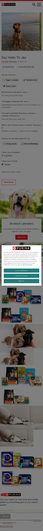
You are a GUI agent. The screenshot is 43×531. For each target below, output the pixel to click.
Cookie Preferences (21, 270)
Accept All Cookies (21, 275)
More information (28, 265)
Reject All (21, 281)
